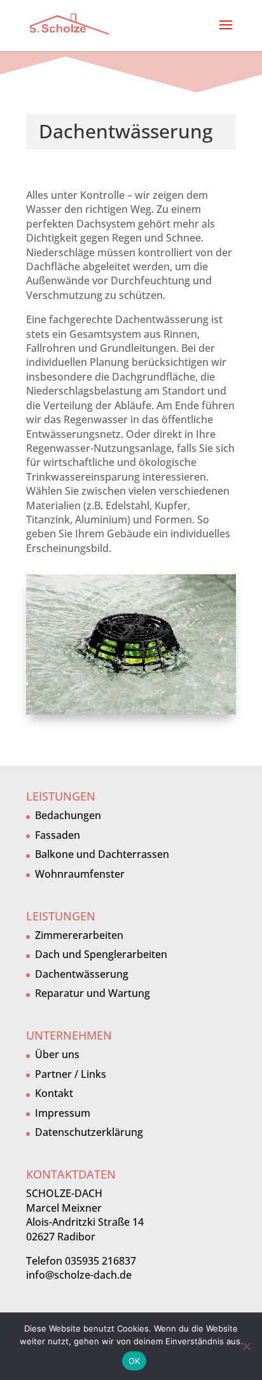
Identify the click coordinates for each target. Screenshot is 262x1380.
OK (134, 1361)
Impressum (62, 1113)
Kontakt (54, 1093)
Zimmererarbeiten (79, 935)
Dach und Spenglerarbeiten (101, 954)
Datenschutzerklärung (89, 1132)
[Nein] (246, 1346)
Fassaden (57, 835)
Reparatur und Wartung (92, 993)
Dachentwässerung (81, 974)
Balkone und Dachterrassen (102, 854)
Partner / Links (70, 1074)
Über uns (57, 1054)
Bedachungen (68, 815)
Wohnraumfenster (80, 874)
